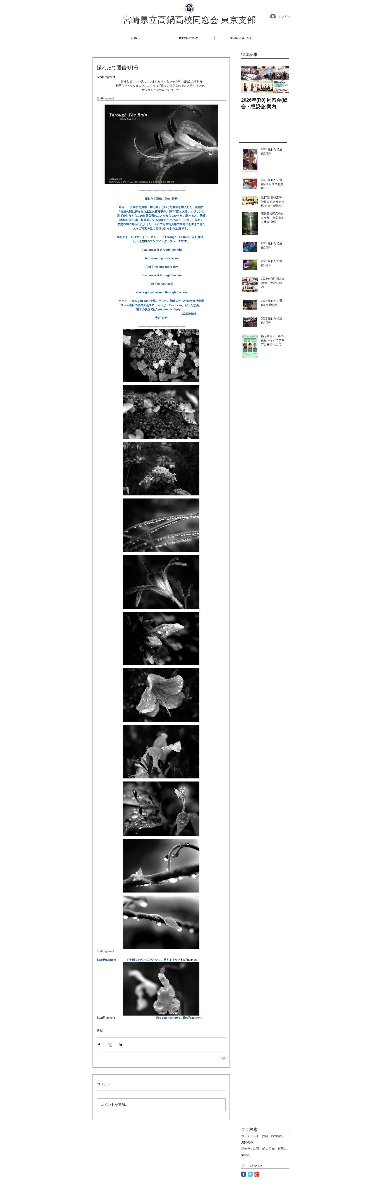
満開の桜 (247, 1142)
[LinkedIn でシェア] (120, 1045)
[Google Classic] (256, 1174)
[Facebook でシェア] (99, 1045)
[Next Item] (282, 79)
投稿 (100, 1030)
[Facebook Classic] (243, 1174)
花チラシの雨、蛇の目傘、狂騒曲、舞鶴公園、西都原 (265, 1148)
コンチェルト (250, 1136)
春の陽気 (277, 1136)
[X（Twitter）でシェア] (110, 1045)
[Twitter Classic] (250, 1174)
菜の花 (245, 1155)
